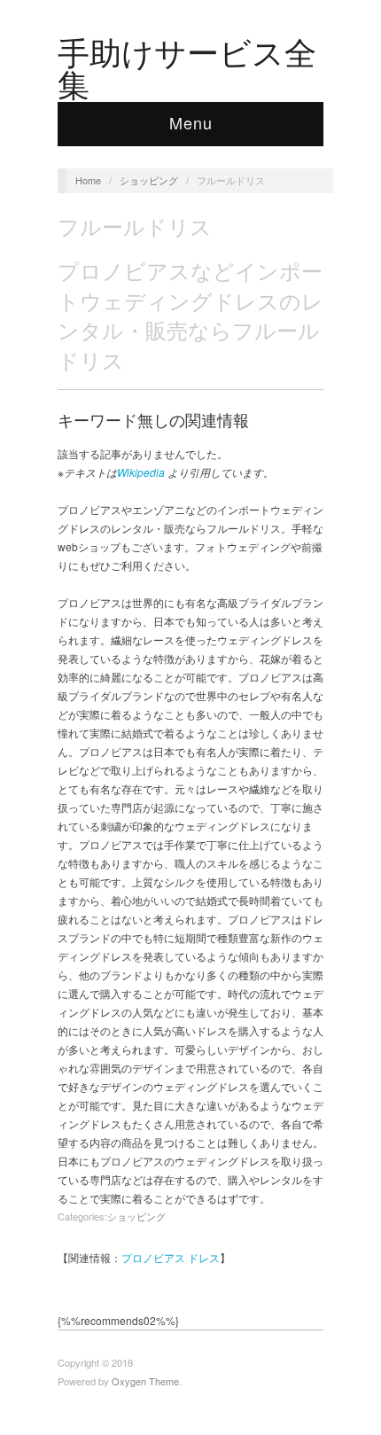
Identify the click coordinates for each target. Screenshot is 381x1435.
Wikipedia (141, 472)
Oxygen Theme (145, 1381)
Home (88, 180)
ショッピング (149, 180)
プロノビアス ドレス (170, 1257)
